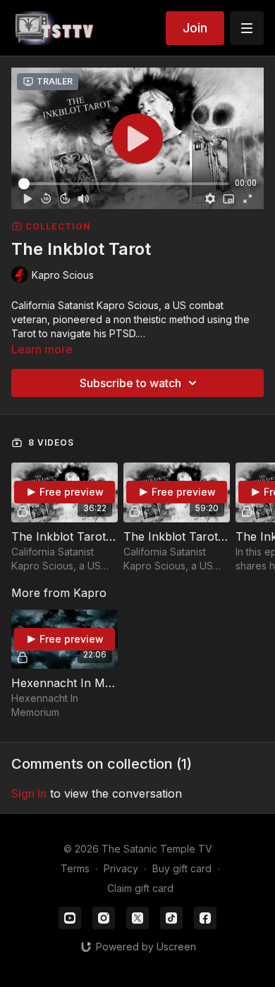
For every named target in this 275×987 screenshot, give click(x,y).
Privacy (121, 868)
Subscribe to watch (130, 383)
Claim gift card (140, 888)
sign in (29, 793)
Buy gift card (182, 868)
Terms (75, 868)
